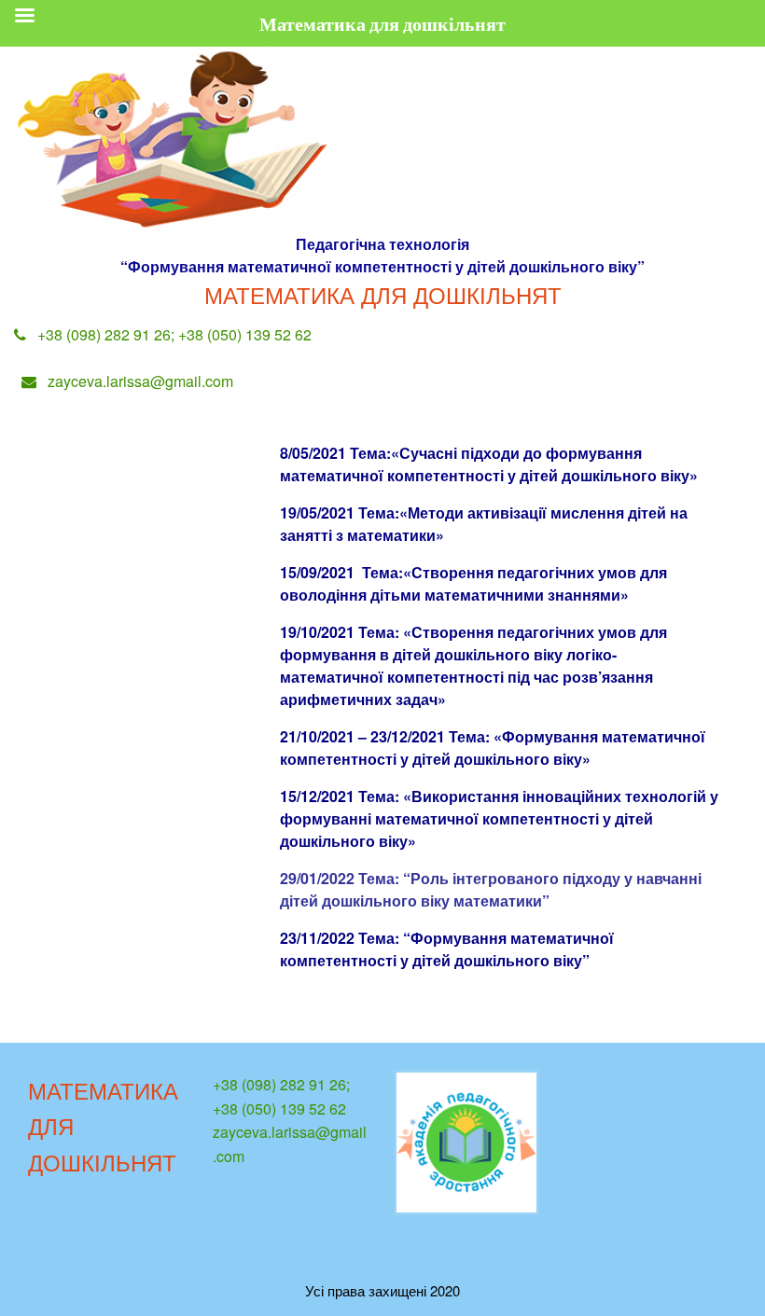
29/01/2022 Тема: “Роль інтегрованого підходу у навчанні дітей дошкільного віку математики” (491, 889)
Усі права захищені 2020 (382, 1290)
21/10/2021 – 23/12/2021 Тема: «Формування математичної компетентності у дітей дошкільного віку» (492, 747)
